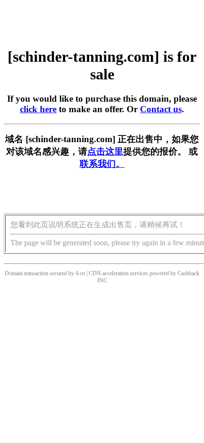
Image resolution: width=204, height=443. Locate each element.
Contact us (161, 109)
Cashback (188, 273)
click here (38, 109)
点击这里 (105, 151)
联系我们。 (102, 164)
